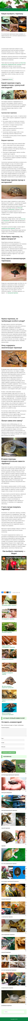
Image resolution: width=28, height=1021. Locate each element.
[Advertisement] (14, 43)
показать (10, 79)
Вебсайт (3, 747)
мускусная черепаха (13, 293)
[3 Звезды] (16, 592)
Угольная (20, 208)
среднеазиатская (12, 64)
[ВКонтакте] (2, 592)
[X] (7, 592)
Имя (2, 738)
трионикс (19, 64)
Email (2, 742)
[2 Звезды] (14, 592)
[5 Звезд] (19, 592)
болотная (23, 63)
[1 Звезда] (13, 592)
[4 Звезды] (17, 592)
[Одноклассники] (5, 592)
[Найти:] (14, 1012)
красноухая (4, 64)
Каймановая (11, 209)
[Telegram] (10, 592)
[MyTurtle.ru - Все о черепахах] (14, 7)
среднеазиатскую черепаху (8, 228)
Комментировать (5, 727)
